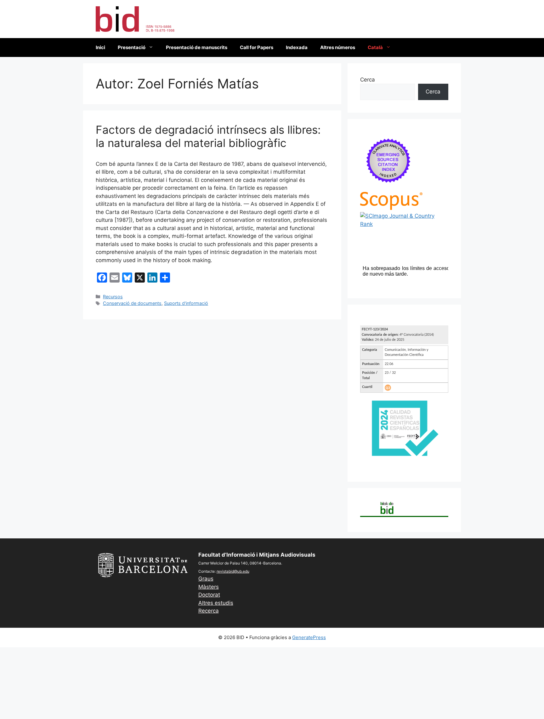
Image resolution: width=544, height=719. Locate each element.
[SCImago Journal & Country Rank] (404, 224)
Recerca (208, 611)
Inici (100, 47)
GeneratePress (309, 637)
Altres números (337, 47)
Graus (205, 579)
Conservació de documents (132, 303)
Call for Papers (256, 47)
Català (375, 47)
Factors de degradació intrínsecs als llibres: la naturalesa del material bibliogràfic (208, 136)
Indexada (297, 47)
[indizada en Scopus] (391, 208)
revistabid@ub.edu (233, 571)
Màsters (208, 587)
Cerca (367, 79)
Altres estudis (215, 603)
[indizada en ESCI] (388, 187)
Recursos (113, 296)
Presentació (131, 47)
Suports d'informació (186, 303)
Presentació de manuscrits (196, 47)
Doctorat (209, 595)
